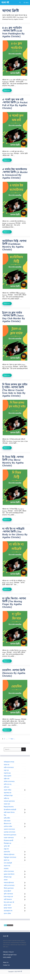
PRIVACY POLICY (8, 952)
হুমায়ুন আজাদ (7, 905)
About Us (5, 962)
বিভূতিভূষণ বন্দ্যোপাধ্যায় (10, 857)
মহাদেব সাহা (7, 866)
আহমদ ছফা (7, 804)
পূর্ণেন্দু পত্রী (6, 846)
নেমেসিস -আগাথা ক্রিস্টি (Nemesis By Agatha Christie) (13, 673)
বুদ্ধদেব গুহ (6, 860)
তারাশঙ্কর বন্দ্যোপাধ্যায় (9, 832)
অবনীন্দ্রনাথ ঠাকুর (8, 796)
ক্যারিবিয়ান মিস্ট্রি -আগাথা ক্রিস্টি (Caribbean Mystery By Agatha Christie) (14, 245)
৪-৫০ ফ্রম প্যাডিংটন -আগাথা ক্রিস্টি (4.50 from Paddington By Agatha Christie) (13, 32)
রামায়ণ (6, 880)
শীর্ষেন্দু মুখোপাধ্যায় (9, 888)
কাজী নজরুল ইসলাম (9, 812)
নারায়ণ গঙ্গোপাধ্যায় (9, 838)
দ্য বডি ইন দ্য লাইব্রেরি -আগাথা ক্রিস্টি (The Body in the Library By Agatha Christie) (14, 533)
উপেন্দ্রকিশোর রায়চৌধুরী (10, 810)
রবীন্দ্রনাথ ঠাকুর (7, 877)
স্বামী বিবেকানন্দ (8, 899)
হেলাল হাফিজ (7, 913)
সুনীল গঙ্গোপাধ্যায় (8, 894)
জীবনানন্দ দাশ (7, 824)
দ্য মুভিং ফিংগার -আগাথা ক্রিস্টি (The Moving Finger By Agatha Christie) (14, 603)
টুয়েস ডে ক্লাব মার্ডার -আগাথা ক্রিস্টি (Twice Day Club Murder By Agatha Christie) (13, 317)
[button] (20, 2)
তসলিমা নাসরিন (8, 826)
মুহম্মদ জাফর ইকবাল (9, 874)
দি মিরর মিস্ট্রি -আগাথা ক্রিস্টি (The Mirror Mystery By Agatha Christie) (13, 461)
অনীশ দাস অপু (7, 784)
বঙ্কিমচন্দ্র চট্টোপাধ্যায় (9, 855)
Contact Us (6, 965)
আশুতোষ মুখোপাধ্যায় (9, 801)
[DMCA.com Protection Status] (8, 926)
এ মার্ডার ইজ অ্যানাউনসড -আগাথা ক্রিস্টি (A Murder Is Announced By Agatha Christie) (15, 173)
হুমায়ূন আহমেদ (8, 908)
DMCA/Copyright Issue (9, 955)
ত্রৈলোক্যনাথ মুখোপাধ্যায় (10, 835)
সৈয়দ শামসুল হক (8, 897)
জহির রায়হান (7, 821)
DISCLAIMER (7, 957)
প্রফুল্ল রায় (6, 849)
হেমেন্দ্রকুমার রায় (8, 911)
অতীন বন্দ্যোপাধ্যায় (9, 767)
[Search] (23, 749)
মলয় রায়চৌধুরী (8, 863)
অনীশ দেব (6, 787)
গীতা (5, 815)
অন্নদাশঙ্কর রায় (7, 793)
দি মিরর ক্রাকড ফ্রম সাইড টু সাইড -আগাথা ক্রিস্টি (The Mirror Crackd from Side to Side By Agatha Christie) (14, 390)
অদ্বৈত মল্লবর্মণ (7, 776)
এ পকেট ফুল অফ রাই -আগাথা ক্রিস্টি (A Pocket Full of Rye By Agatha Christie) (14, 104)
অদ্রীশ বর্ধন (6, 779)
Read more (7, 90)
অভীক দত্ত (6, 798)
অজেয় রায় (6, 765)
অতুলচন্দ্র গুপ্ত (7, 773)
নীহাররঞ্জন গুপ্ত (7, 843)
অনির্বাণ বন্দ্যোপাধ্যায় (9, 782)
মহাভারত (6, 869)
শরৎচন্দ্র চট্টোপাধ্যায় (9, 883)
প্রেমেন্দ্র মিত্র (7, 852)
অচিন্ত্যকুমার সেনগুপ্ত (9, 762)
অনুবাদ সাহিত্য (7, 790)
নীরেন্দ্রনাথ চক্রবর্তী (8, 840)
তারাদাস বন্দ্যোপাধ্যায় (9, 829)
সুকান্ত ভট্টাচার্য (7, 891)
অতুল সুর (6, 770)
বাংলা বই (5, 2)
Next (13, 739)
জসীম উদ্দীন (7, 818)
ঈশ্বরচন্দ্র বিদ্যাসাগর (8, 807)
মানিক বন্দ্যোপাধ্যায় (9, 871)
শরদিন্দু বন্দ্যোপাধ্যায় (9, 885)
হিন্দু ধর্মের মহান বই (9, 902)
